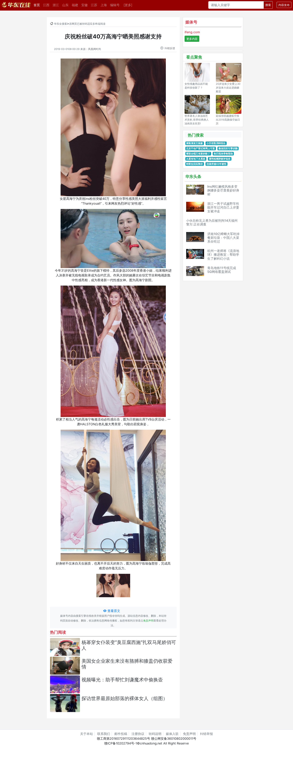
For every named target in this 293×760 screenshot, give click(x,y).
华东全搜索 (60, 23)
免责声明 (148, 620)
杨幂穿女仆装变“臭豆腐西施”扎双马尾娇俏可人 (129, 645)
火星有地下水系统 (195, 158)
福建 (75, 5)
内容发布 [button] (284, 5)
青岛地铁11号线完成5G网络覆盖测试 (221, 270)
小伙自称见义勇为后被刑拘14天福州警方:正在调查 (212, 222)
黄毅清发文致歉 (194, 143)
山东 (65, 5)
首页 (37, 5)
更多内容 (192, 38)
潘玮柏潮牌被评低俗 (219, 158)
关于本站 (86, 734)
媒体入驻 (172, 734)
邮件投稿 (120, 734)
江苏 (94, 5)
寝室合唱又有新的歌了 (198, 153)
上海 (103, 5)
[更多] (128, 5)
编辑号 (115, 5)
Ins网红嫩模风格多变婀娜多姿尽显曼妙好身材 (223, 190)
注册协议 (138, 734)
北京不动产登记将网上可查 (200, 148)
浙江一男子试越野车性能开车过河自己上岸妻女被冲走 (223, 207)
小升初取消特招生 (216, 143)
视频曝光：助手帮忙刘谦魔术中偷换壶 (122, 680)
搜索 (268, 5)
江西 (46, 5)
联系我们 (103, 734)
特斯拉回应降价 (194, 163)
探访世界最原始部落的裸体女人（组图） (125, 698)
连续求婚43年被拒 (216, 163)
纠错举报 (206, 734)
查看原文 (113, 611)
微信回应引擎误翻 (228, 148)
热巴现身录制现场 (223, 153)
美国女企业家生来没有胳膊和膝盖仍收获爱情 (127, 664)
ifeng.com (192, 32)
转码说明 (155, 734)
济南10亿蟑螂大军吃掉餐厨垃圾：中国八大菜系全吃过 (223, 237)
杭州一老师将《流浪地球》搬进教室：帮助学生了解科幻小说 (223, 254)
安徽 (84, 5)
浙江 (56, 5)
